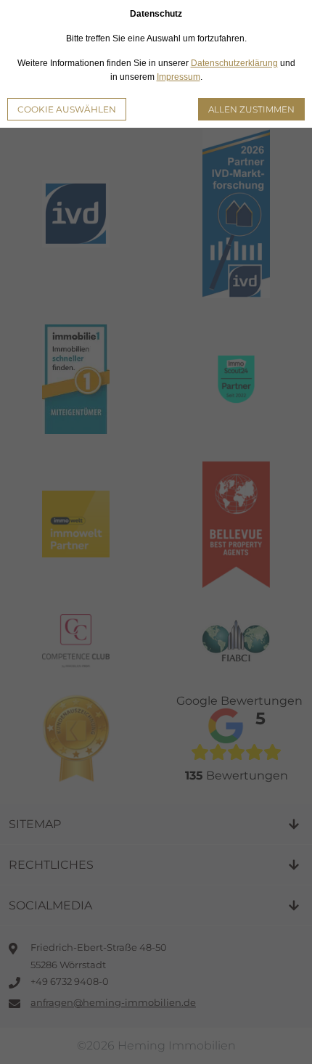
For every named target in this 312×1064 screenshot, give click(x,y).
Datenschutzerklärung (234, 63)
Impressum (178, 77)
